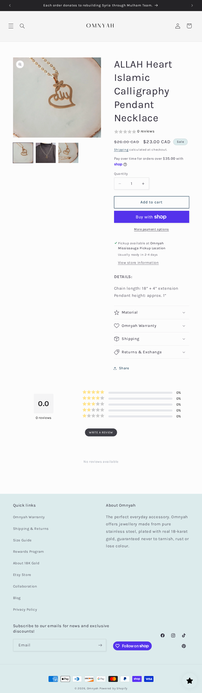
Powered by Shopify (113, 688)
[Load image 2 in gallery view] (46, 153)
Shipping (121, 149)
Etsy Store (22, 575)
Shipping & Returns (31, 529)
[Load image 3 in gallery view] (68, 153)
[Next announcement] (192, 5)
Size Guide (22, 540)
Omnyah (93, 688)
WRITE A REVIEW (101, 432)
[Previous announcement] (9, 5)
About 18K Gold (26, 563)
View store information (138, 263)
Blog (17, 598)
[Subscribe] (100, 645)
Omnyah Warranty (29, 517)
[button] (11, 26)
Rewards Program (28, 552)
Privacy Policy (25, 609)
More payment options (151, 229)
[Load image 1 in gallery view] (23, 153)
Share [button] (124, 368)
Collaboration (25, 586)
